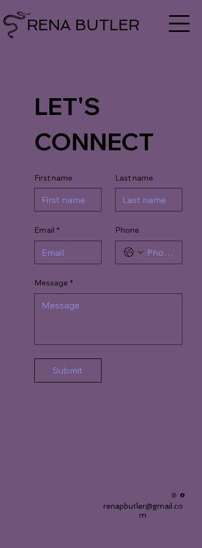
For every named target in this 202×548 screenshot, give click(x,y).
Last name (134, 178)
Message (53, 283)
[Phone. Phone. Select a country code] (133, 252)
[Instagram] (174, 495)
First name (53, 178)
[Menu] (179, 23)
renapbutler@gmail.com (143, 510)
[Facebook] (182, 495)
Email (46, 230)
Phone (127, 230)
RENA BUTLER (83, 25)
